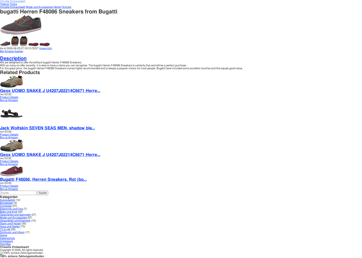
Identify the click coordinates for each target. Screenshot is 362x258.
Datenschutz (7, 238)
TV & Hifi (5, 229)
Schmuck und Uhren (12, 232)
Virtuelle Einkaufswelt (12, 7)
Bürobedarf (6, 203)
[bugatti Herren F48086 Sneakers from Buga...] (21, 34)
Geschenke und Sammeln (15, 215)
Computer (6, 206)
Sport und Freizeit (10, 223)
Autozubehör (7, 200)
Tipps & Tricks (8, 4)
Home (3, 235)
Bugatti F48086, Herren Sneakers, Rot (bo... (43, 179)
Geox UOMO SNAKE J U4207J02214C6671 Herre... (50, 91)
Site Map (5, 244)
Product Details (9, 97)
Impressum (6, 241)
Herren (57, 7)
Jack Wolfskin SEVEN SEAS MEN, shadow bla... (47, 128)
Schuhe (66, 7)
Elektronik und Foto (11, 209)
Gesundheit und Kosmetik (15, 220)
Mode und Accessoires (39, 7)
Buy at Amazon (9, 100)
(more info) (45, 48)
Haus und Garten (10, 226)
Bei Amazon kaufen (11, 51)
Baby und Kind (8, 212)
